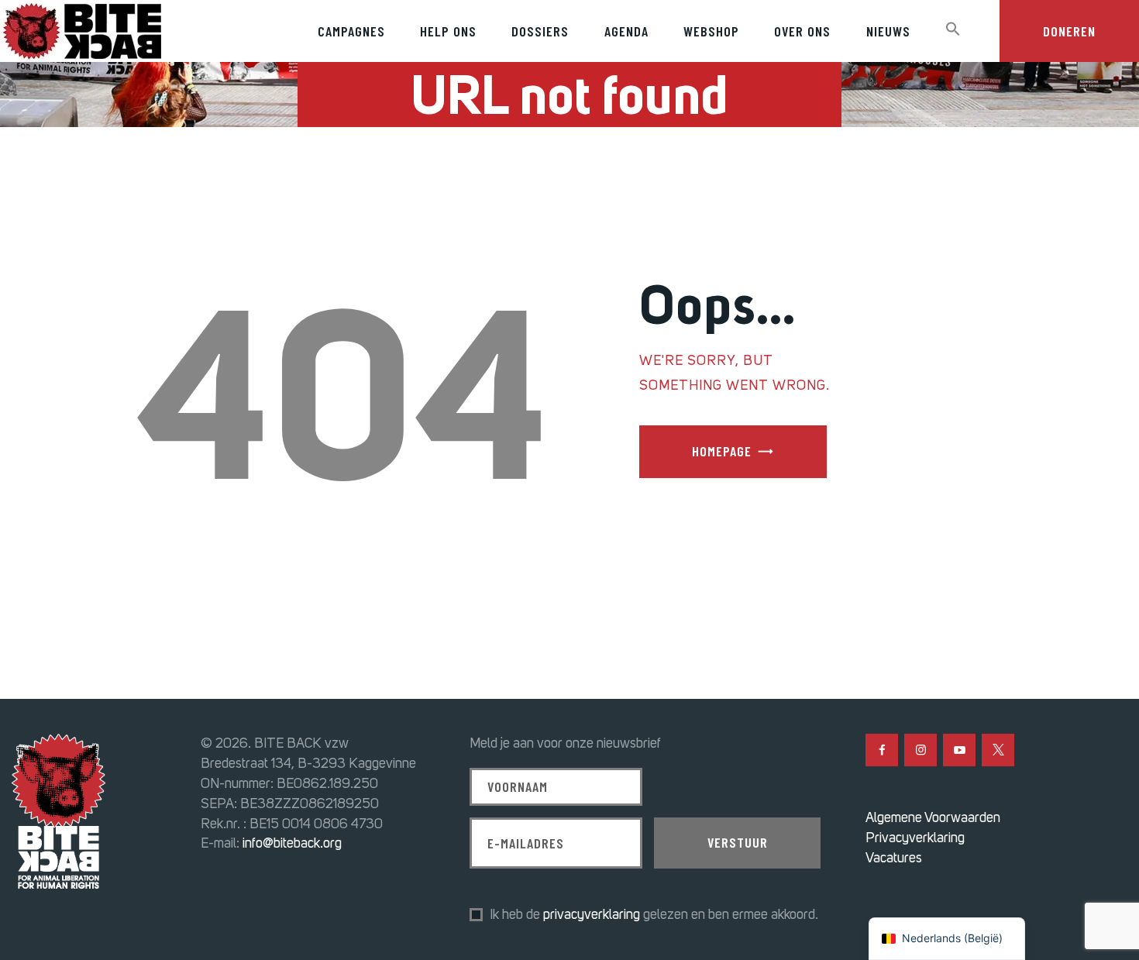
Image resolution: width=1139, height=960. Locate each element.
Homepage (722, 450)
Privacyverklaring (915, 837)
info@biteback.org (292, 843)
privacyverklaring (591, 914)
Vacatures (893, 857)
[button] (952, 29)
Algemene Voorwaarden (932, 817)
